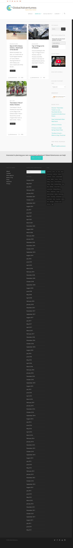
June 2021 (29, 213)
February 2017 (30, 334)
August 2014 (30, 419)
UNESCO (63, 199)
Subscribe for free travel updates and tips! (58, 39)
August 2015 (30, 386)
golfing (48, 184)
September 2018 (31, 285)
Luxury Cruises (57, 186)
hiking (52, 184)
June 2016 (29, 356)
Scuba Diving (60, 194)
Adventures (49, 171)
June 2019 (29, 262)
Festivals (60, 179)
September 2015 (31, 383)
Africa (54, 171)
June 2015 (29, 392)
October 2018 (30, 281)
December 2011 (31, 507)
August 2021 (30, 206)
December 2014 (31, 409)
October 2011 (30, 513)
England (52, 179)
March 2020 (30, 232)
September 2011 (31, 517)
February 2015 (30, 402)
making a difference (57, 189)
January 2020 (30, 239)
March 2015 (30, 399)
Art (56, 171)
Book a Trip (9, 177)
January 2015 (30, 406)
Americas (38, 13)
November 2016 (31, 340)
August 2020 (30, 229)
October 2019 (30, 249)
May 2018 (29, 294)
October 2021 (30, 200)
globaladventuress (13, 77)
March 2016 (30, 366)
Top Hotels (58, 199)
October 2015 (30, 379)
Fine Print (9, 181)
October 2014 (30, 412)
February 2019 (30, 272)
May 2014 (29, 428)
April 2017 (29, 327)
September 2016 (31, 347)
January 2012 (30, 504)
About (8, 171)
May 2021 (29, 216)
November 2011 (31, 510)
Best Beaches (49, 174)
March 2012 (30, 500)
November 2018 (31, 278)
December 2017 (31, 307)
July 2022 (29, 187)
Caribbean (49, 176)
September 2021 (31, 203)
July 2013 (29, 461)
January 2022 (30, 193)
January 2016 (30, 373)
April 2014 (29, 432)
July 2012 (29, 490)
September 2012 (31, 484)
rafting (56, 194)
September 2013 (31, 455)
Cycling (48, 179)
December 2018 (31, 275)
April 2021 (29, 219)
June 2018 (29, 291)
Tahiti (54, 199)
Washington (52, 201)
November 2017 (31, 311)
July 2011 (29, 523)
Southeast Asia (58, 196)
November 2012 (31, 477)
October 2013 (30, 451)
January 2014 (30, 441)
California (55, 174)
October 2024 (30, 180)
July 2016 (29, 353)
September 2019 (31, 252)
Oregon (58, 191)
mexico (48, 191)
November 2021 (31, 196)
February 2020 (30, 236)
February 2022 (30, 190)
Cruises (53, 176)
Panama (10, 83)
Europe (57, 13)
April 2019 (29, 265)
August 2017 (30, 317)
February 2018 (30, 301)
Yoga (52, 204)
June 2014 (29, 425)
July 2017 (29, 321)
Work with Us (10, 175)
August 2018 (30, 288)
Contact (8, 173)
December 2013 (31, 445)
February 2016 (30, 370)
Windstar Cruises (58, 201)
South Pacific (49, 199)
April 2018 (29, 298)
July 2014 (29, 422)
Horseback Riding (57, 184)
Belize (62, 171)
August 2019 (30, 255)
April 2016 (29, 363)
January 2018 (30, 304)
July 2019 (29, 259)
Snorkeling (53, 196)
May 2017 (29, 324)
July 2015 (29, 389)
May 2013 (29, 468)
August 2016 (30, 350)
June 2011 (29, 526)
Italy (48, 186)
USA (48, 201)
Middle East (53, 191)
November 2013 (31, 448)
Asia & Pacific (47, 13)
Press (7, 179)
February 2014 (30, 438)
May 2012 (29, 497)
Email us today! (36, 157)
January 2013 (30, 474)
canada (59, 174)
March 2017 (30, 330)
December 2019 (31, 242)
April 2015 (29, 396)
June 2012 (29, 494)
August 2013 (30, 458)
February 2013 (30, 471)
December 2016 (31, 337)
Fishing (48, 181)
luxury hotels (49, 189)
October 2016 (30, 343)
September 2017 (31, 314)
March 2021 (30, 223)
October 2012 (30, 481)
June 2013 (29, 464)
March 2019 (30, 268)
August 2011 (30, 520)
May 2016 (29, 360)
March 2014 (30, 435)
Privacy (8, 183)
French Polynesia (58, 181)
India (63, 184)
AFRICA (30, 13)
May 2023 (29, 183)
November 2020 (31, 226)
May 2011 (29, 530)
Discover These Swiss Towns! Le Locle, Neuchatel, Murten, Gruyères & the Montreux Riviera (58, 112)
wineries (48, 204)
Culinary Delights (59, 176)
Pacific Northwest (50, 194)
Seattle (48, 196)
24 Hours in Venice (57, 124)
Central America (12, 26)
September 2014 (31, 415)
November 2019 (31, 245)
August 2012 (30, 487)
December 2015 (31, 376)
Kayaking (51, 186)
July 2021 (29, 209)
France (52, 181)
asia (59, 171)
